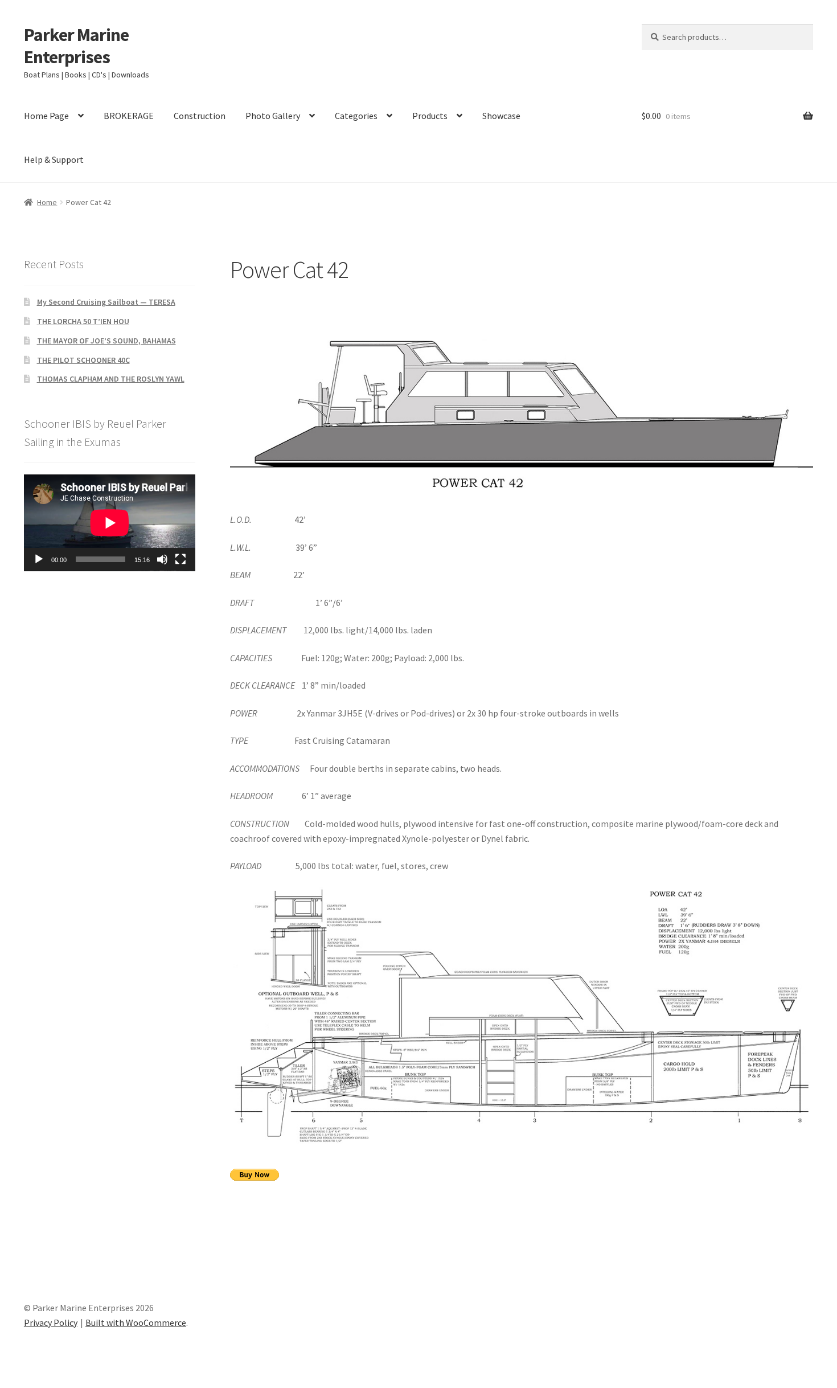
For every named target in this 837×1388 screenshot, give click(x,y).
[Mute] (162, 559)
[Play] (38, 559)
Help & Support (54, 159)
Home (47, 202)
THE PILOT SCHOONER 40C (83, 360)
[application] (109, 522)
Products (430, 115)
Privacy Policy (50, 1322)
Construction (199, 115)
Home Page (46, 115)
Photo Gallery (272, 115)
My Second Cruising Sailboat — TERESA (106, 302)
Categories (356, 115)
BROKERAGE (129, 115)
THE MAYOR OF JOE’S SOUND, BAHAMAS (106, 340)
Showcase (501, 115)
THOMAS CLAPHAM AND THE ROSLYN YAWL (110, 379)
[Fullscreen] (180, 559)
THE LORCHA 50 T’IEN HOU (83, 321)
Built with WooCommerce (135, 1322)
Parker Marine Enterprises (76, 45)
